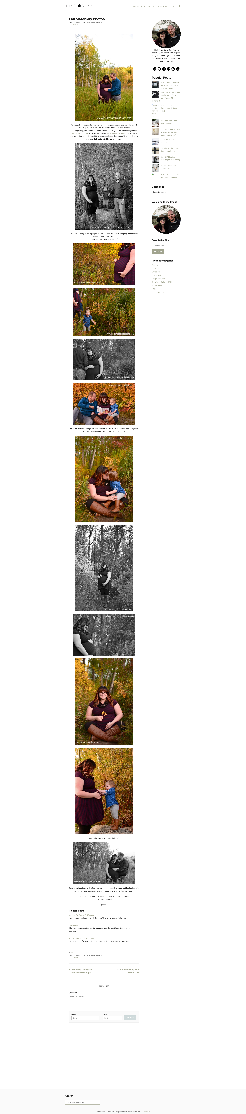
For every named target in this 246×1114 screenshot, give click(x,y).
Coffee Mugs (157, 275)
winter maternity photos (116, 133)
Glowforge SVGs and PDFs (162, 282)
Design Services (158, 279)
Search (158, 252)
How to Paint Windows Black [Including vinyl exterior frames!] (170, 85)
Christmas (156, 272)
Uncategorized (158, 292)
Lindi (72, 952)
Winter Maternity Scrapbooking (81, 938)
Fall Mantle (73, 925)
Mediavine (146, 1112)
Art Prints (156, 268)
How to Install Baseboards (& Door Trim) (169, 108)
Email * (105, 1015)
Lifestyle (75, 24)
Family (70, 24)
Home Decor (157, 285)
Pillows (154, 289)
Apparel (155, 265)
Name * (74, 1014)
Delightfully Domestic (79, 133)
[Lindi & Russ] (89, 6)
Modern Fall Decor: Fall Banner (81, 915)
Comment (73, 993)
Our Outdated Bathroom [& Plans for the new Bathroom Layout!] (170, 132)
